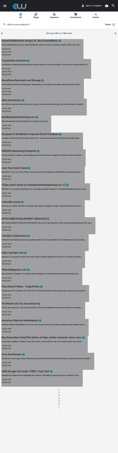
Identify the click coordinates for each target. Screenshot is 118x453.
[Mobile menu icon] (5, 6)
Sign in (89, 5)
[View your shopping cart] (107, 5)
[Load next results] (115, 33)
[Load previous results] (2, 33)
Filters (108, 24)
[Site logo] (20, 5)
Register (98, 5)
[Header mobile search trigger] (113, 5)
